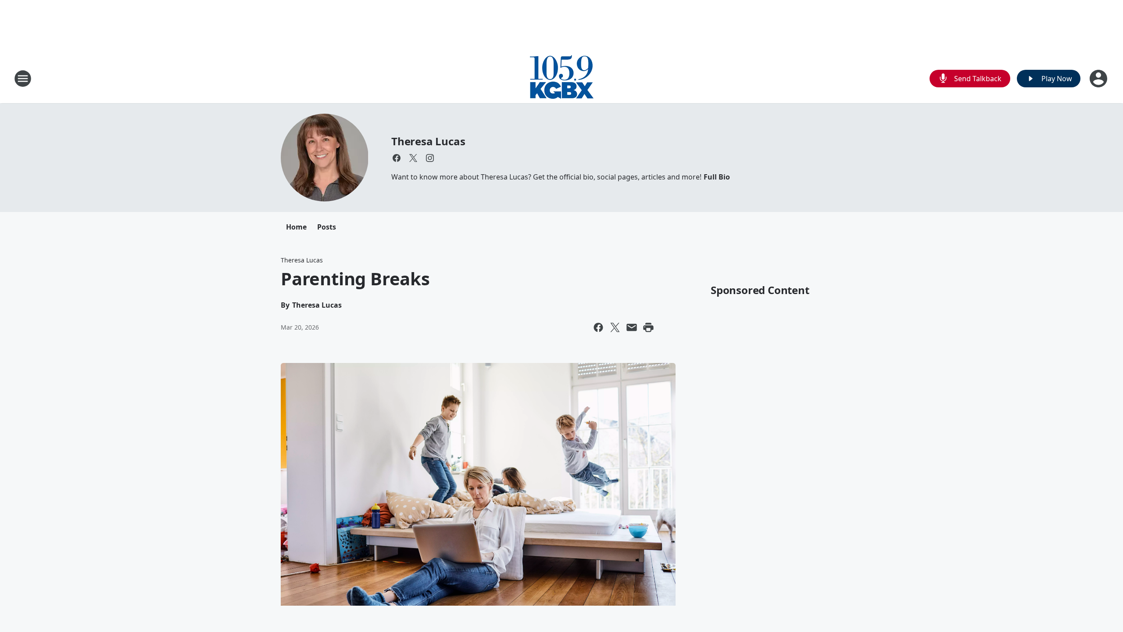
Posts (326, 227)
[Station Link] (562, 78)
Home (296, 227)
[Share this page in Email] (632, 327)
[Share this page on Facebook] (598, 327)
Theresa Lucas (428, 141)
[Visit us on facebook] (396, 158)
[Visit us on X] (413, 158)
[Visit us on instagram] (430, 158)
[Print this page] (648, 327)
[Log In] (1099, 78)
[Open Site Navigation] (23, 78)
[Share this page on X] (615, 327)
